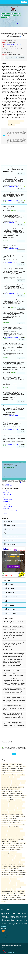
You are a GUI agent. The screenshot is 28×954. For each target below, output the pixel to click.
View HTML (21, 57)
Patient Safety (4, 830)
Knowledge (10, 121)
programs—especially (21, 884)
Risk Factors (10, 797)
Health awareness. (13, 878)
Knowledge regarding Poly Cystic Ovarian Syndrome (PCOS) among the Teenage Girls (13, 256)
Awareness (4, 797)
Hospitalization (10, 862)
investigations (4, 847)
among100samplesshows (20, 857)
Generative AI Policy (7, 499)
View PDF (10, 57)
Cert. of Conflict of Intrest (12, 536)
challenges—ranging (18, 837)
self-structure (22, 832)
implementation (12, 770)
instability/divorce (22, 820)
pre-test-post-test (5, 772)
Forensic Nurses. (5, 855)
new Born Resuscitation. (6, 780)
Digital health (22, 843)
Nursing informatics (5, 841)
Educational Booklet (13, 818)
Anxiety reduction (13, 899)
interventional (11, 812)
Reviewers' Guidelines (7, 506)
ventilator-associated (6, 824)
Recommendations (5, 851)
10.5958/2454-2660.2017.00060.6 (11, 356)
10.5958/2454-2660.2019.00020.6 (11, 222)
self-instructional (5, 770)
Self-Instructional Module (6, 778)
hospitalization (12, 855)
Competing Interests (7, 490)
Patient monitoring (15, 843)
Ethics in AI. (12, 845)
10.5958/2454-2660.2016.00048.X (11, 321)
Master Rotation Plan (8, 206)
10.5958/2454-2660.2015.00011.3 (11, 385)
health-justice (11, 849)
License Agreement (7, 496)
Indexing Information (11, 544)
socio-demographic (13, 787)
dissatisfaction (11, 799)
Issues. (19, 822)
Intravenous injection (22, 899)
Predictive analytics (14, 841)
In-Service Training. (5, 793)
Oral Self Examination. (6, 785)
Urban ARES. (4, 837)
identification (10, 789)
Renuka (8, 40)
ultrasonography (5, 826)
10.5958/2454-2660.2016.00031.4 (11, 262)
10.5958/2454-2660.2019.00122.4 (11, 186)
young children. (22, 766)
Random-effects (19, 812)
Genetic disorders (5, 878)
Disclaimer (5, 513)
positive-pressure (12, 768)
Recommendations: (21, 774)
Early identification (17, 797)
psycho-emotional (11, 847)
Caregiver (14, 889)
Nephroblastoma (19, 764)
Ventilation (10, 830)
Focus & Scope (6, 492)
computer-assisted (5, 776)
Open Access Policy (7, 497)
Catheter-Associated (15, 880)
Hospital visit (4, 862)
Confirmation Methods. (6, 832)
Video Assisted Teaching (6, 866)
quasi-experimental (15, 780)
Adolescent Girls (5, 818)
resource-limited (21, 874)
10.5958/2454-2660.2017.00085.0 (11, 44)
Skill (18, 783)
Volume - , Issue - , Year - (15, 54)
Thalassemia (4, 876)
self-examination (13, 893)
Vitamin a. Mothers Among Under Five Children (16, 835)
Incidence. (22, 862)
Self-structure (20, 772)
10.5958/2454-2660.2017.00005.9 (11, 200)
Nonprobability (19, 855)
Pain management (5, 899)
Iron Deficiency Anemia (20, 816)
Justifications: (4, 789)
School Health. (14, 820)
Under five (17, 862)
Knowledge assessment (18, 876)
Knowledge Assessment (6, 820)
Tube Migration (16, 830)
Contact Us (12, 4)
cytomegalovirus (20, 803)
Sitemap (4, 947)
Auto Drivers (4, 783)
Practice (15, 121)
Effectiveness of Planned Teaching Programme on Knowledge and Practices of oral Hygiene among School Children (14, 35)
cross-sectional (13, 870)
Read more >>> (23, 482)
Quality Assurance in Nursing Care (11, 245)
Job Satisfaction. (12, 803)
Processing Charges (9, 540)
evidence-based (5, 768)
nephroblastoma (5, 764)
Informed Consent (7, 494)
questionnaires (4, 791)
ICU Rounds (13, 828)
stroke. (23, 797)
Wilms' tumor (4, 766)
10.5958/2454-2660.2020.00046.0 (11, 337)
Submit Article (8, 521)
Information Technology (20, 801)
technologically (11, 839)
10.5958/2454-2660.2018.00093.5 (11, 444)
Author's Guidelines (10, 525)
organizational (4, 799)
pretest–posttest (5, 816)
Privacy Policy (6, 503)
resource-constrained (6, 880)
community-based (13, 874)
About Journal (5, 4)
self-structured (19, 793)
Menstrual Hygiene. (19, 814)
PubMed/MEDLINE (18, 810)
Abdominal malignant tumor (13, 766)
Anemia (13, 866)
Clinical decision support (6, 843)
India (15, 891)
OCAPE (9, 783)
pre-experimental (20, 770)
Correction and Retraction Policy (10, 510)
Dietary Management (20, 866)
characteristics (21, 787)
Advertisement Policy (7, 511)
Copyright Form (9, 533)
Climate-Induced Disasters (6, 853)
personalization (10, 837)
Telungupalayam (5, 805)
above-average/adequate (13, 872)
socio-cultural (4, 810)
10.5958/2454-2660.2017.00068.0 (11, 429)
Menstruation (11, 814)
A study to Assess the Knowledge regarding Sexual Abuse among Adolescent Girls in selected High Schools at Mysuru (14, 379)
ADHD (20, 791)
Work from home (5, 803)
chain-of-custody (20, 847)
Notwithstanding (22, 824)
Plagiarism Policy (6, 501)
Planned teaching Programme (14, 122)
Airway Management (5, 828)
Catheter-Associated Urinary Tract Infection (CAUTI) (11, 887)
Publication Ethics (6, 504)
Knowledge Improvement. (14, 868)
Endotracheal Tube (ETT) (13, 826)
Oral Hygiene (20, 121)
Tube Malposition (20, 828)
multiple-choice (4, 872)
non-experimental (18, 799)
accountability (18, 849)
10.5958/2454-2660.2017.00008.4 (11, 238)
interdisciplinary (14, 824)
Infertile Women (13, 822)
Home (3, 945)
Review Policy (6, 508)
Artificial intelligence (19, 839)
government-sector (5, 874)
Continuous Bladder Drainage (7, 891)
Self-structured (4, 801)
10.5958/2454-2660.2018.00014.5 (11, 248)
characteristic (11, 764)
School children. (11, 124)
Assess (11, 776)
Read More (20, 173)
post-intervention (5, 787)
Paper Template (9, 529)
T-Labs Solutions (10, 952)
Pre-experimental (15, 832)
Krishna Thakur (13, 40)
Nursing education (5, 845)
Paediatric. (4, 901)
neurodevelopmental (15, 785)
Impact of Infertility (5, 822)
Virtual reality (18, 897)
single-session (12, 816)
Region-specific (4, 814)
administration (20, 768)
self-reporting (17, 789)
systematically (11, 810)
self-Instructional (13, 772)
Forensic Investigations (17, 853)
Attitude (22, 783)
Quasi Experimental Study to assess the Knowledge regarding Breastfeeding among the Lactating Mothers (13, 423)
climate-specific (4, 849)
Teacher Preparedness (13, 791)
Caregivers (10, 876)
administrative (4, 839)
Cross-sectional (5, 812)
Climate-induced (19, 845)
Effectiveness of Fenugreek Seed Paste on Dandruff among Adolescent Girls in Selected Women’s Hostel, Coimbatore (13, 168)
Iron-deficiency (4, 864)
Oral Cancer (23, 780)
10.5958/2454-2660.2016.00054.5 (11, 415)
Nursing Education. (21, 891)
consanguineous (23, 872)
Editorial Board (17, 945)
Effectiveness (17, 776)
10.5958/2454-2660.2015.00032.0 (11, 293)
